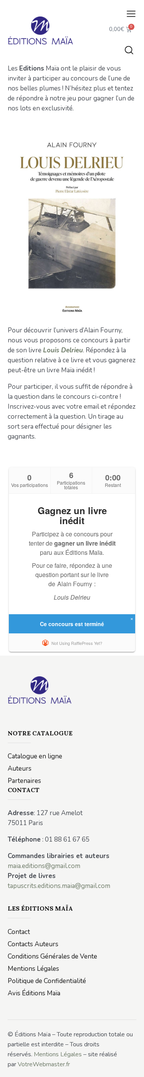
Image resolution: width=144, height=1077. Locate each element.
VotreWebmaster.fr (44, 1064)
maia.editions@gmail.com (44, 866)
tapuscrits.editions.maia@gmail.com (59, 885)
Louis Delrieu (63, 350)
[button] (131, 14)
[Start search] (129, 50)
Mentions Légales (58, 1054)
